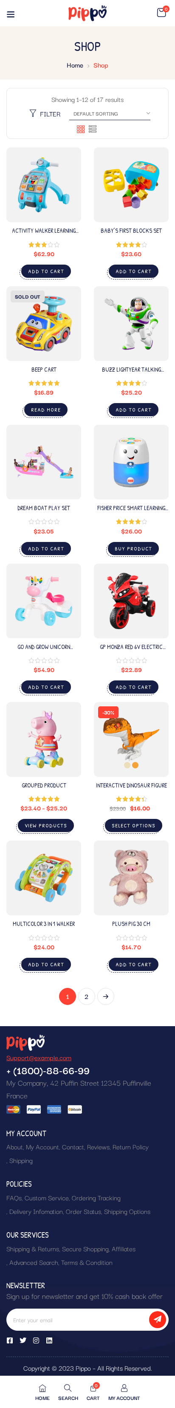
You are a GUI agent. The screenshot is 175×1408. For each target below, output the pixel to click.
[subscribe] (157, 1319)
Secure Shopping (85, 1248)
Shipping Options (127, 1211)
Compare (66, 198)
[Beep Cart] (43, 323)
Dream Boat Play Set (43, 508)
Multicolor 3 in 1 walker (44, 924)
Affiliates (123, 1248)
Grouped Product (44, 785)
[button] (161, 13)
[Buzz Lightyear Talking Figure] (131, 323)
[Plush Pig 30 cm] (131, 878)
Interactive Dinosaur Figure (131, 785)
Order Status (83, 1211)
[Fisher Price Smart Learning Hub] (131, 462)
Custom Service (47, 1197)
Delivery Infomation (36, 1211)
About (14, 1146)
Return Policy (131, 1146)
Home (75, 64)
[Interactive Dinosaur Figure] (131, 739)
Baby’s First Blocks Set (131, 230)
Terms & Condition (87, 1262)
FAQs (14, 1197)
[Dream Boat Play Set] (43, 462)
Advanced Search (33, 1262)
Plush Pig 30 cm (131, 924)
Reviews (98, 1146)
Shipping (21, 1160)
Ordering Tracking (96, 1197)
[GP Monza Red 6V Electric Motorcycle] (131, 601)
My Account (42, 1146)
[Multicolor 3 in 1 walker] (43, 878)
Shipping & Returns (32, 1248)
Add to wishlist (66, 183)
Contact (73, 1146)
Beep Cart (43, 369)
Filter (50, 113)
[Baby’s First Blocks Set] (131, 184)
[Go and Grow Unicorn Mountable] (43, 601)
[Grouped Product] (43, 739)
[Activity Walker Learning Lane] (43, 184)
